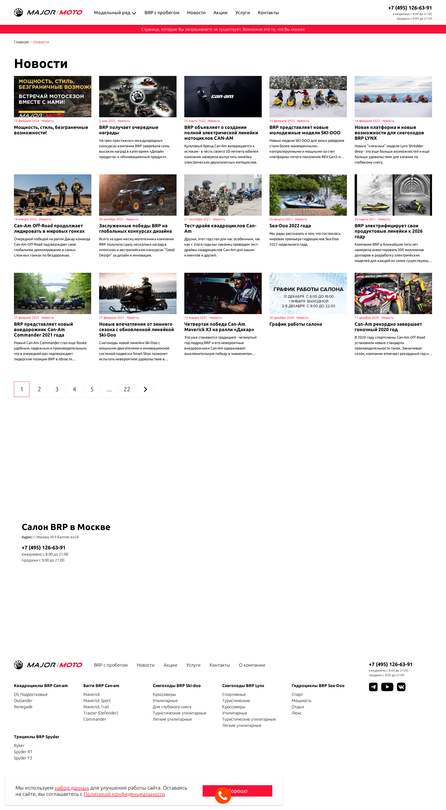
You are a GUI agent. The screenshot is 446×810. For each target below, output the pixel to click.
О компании (252, 665)
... (109, 389)
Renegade (23, 706)
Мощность (301, 700)
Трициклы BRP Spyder (36, 736)
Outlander (23, 700)
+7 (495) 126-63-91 (410, 8)
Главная (21, 42)
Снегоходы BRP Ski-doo (177, 685)
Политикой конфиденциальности (124, 794)
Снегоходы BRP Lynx (243, 685)
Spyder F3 (23, 758)
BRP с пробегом (162, 12)
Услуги (242, 12)
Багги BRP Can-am (101, 685)
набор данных (72, 788)
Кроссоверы (164, 694)
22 (127, 389)
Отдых (298, 706)
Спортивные (234, 694)
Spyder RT (23, 751)
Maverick (91, 694)
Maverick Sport (97, 700)
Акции (220, 12)
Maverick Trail (96, 706)
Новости (196, 12)
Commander (94, 719)
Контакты (268, 12)
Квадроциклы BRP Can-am (41, 685)
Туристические (236, 700)
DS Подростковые (31, 694)
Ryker (19, 745)
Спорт (297, 694)
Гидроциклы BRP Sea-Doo (318, 685)
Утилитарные (165, 700)
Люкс (297, 713)
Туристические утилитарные (179, 713)
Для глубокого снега (172, 706)
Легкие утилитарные (172, 719)
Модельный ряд (112, 12)
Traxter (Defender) (100, 713)
